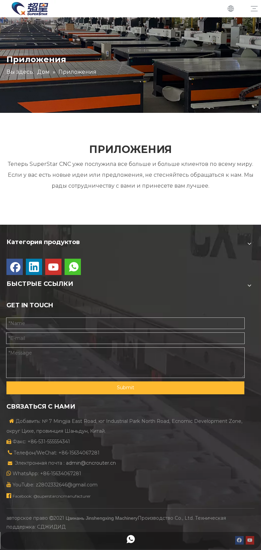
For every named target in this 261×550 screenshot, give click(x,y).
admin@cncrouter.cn (91, 463)
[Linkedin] (34, 267)
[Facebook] (14, 267)
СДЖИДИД (51, 527)
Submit (125, 387)
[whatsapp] (73, 267)
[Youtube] (53, 267)
